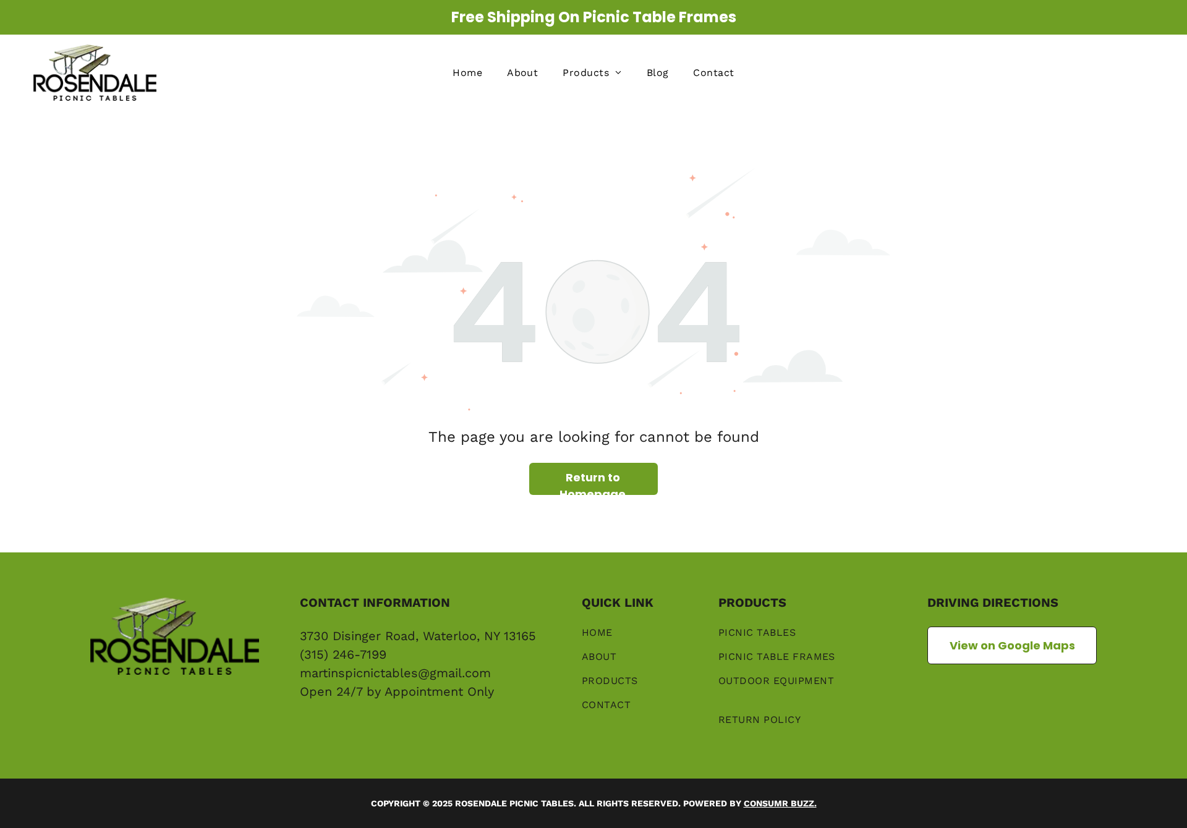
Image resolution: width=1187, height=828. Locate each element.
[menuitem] (467, 73)
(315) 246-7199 (343, 654)
